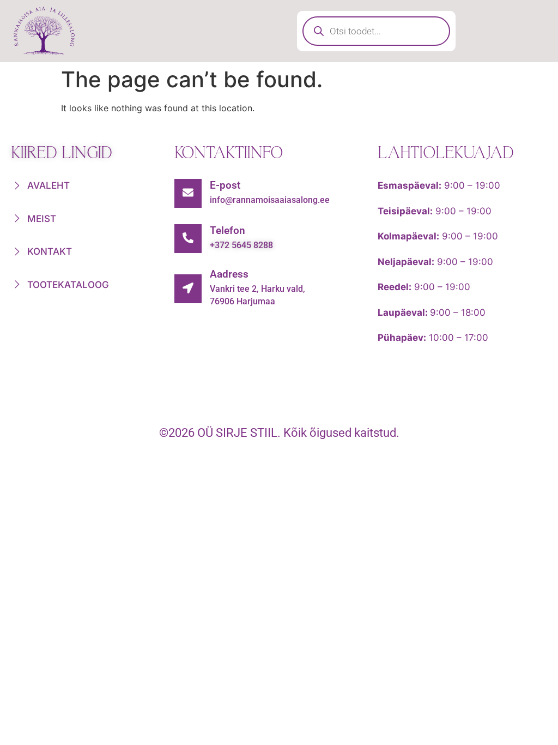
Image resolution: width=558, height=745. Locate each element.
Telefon (227, 230)
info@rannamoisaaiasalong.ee (270, 200)
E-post (225, 185)
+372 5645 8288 (241, 245)
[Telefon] (188, 238)
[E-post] (188, 193)
